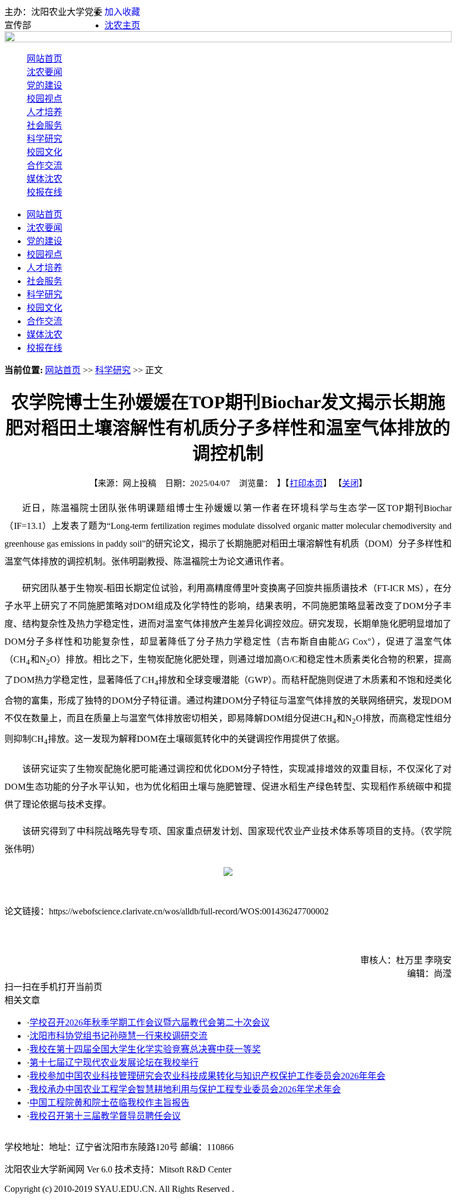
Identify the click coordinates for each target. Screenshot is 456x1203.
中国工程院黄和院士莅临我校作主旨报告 (109, 1102)
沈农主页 (122, 25)
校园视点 (44, 98)
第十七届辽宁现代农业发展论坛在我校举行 (114, 1062)
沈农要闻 (44, 72)
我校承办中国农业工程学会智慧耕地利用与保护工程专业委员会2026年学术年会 (185, 1089)
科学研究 (44, 138)
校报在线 (44, 192)
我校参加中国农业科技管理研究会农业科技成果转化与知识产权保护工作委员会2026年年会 (207, 1076)
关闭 (350, 483)
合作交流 (44, 165)
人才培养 (44, 112)
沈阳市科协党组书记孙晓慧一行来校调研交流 (118, 1036)
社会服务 (44, 125)
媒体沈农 (44, 179)
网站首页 (44, 58)
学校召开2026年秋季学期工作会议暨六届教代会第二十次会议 (149, 1022)
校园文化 (44, 152)
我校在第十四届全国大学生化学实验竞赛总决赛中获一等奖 (145, 1049)
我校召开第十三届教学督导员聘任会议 (105, 1116)
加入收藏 (122, 12)
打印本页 (306, 483)
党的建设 (44, 85)
